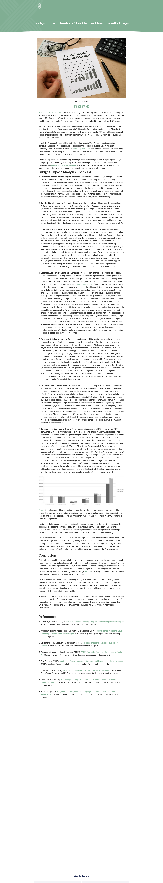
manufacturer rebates (84, 284)
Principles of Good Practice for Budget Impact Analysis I (86, 670)
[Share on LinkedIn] (83, 107)
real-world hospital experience (63, 165)
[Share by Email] (87, 107)
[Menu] (134, 6)
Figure (41, 510)
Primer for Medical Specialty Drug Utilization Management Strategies (94, 622)
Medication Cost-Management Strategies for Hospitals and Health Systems (91, 661)
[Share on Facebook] (75, 107)
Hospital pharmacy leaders (50, 112)
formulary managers (81, 149)
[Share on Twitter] (79, 107)
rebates (88, 571)
